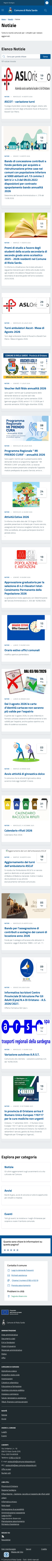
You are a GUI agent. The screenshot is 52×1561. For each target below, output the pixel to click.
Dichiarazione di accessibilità (12, 1509)
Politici (4, 1353)
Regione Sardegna (9, 3)
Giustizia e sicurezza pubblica (12, 1390)
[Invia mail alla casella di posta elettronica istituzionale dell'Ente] (21, 1461)
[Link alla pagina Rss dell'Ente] (2, 1536)
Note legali (5, 1505)
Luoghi (4, 1431)
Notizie (6, 97)
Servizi (28, 1549)
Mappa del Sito (17, 1551)
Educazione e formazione (11, 1386)
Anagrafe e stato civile (10, 1374)
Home (3, 19)
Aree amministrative (9, 1334)
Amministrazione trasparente (13, 1512)
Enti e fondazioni (8, 1342)
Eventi (4, 1435)
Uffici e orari (6, 1469)
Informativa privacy (9, 1501)
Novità (10, 19)
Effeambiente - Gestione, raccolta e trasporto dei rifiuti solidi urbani (25, 1495)
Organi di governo (8, 1346)
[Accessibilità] (6, 1555)
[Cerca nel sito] (44, 10)
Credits (44, 1549)
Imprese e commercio (10, 1394)
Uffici (3, 1357)
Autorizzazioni (7, 1378)
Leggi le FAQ (6, 1515)
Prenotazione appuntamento (13, 1521)
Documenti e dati (8, 1338)
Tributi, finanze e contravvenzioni (14, 1401)
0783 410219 (14, 1457)
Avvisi (3, 1418)
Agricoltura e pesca (9, 1371)
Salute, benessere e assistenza (13, 1397)
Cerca (45, 56)
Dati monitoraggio (8, 1549)
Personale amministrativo (11, 1350)
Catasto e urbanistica (9, 1382)
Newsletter (6, 1539)
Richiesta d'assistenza (10, 1524)
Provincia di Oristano (9, 1486)
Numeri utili (6, 1473)
